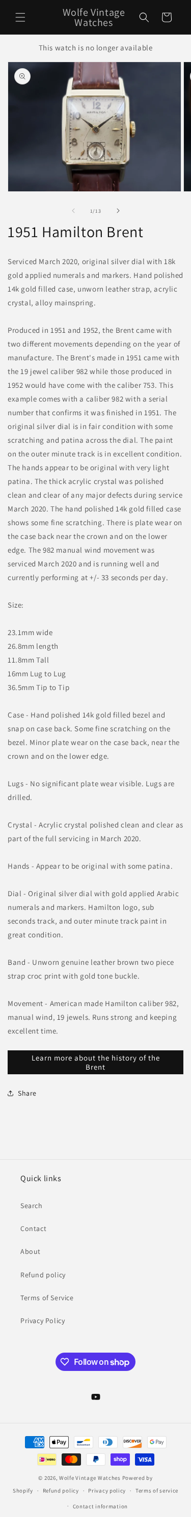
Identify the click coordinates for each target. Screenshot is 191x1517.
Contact (33, 1228)
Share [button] (27, 1093)
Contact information (100, 1506)
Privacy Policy (42, 1320)
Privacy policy (107, 1490)
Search (31, 1205)
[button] (20, 17)
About (30, 1251)
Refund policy (43, 1274)
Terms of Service (47, 1297)
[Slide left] (73, 210)
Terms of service (156, 1490)
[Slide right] (118, 210)
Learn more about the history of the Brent (96, 1062)
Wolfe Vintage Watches (90, 1477)
